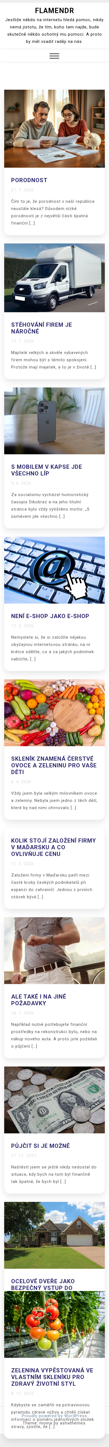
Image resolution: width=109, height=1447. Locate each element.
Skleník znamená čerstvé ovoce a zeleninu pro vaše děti (54, 765)
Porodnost (29, 180)
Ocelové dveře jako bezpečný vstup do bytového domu (43, 1288)
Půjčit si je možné (40, 1146)
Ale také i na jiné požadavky (38, 1000)
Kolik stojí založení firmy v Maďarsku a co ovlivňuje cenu (53, 847)
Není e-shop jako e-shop (50, 616)
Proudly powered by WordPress (54, 1415)
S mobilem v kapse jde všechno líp (46, 470)
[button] (54, 57)
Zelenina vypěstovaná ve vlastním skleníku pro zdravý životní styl (52, 1377)
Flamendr (54, 11)
